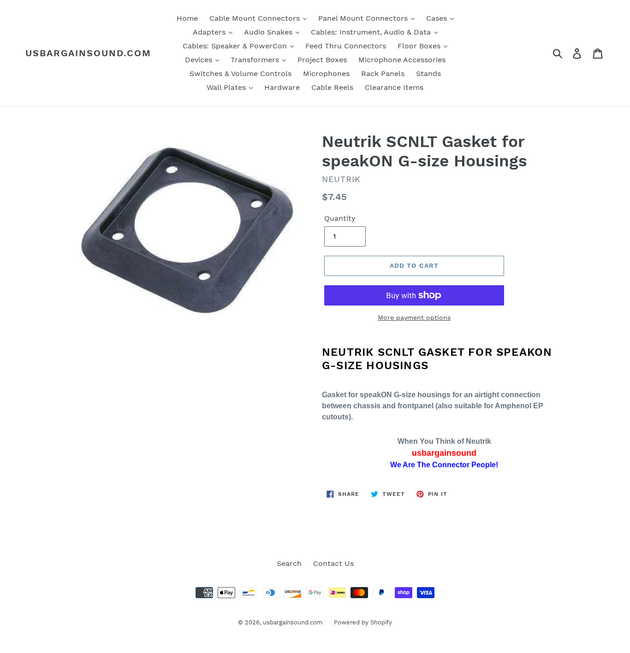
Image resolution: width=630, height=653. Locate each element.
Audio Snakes (269, 32)
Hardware (282, 87)
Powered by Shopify (363, 622)
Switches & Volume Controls (240, 73)
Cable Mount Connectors (255, 18)
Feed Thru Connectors (345, 45)
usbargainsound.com (88, 53)
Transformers (256, 59)
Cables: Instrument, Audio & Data (372, 32)
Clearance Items (394, 87)
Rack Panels (382, 73)
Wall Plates (227, 87)
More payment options (414, 317)
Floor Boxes (420, 45)
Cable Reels (332, 87)
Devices (199, 59)
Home (187, 18)
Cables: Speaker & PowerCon (236, 45)
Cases (437, 18)
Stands (428, 73)
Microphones (326, 73)
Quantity (340, 218)
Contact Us (333, 563)
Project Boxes (322, 59)
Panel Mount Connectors (364, 18)
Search (289, 563)
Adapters (210, 32)
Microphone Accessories (402, 59)
